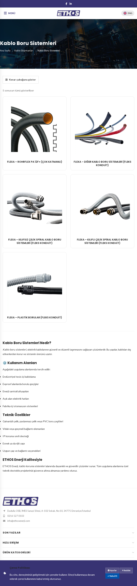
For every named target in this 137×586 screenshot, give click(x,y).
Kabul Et (113, 576)
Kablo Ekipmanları (23, 50)
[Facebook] (66, 3)
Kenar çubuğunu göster (22, 79)
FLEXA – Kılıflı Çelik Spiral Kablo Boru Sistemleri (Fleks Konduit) (102, 241)
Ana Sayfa (5, 50)
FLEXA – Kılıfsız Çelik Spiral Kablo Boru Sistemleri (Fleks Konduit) (34, 241)
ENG (130, 13)
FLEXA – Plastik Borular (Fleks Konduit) (34, 317)
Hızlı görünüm (35, 152)
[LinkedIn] (70, 3)
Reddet (126, 570)
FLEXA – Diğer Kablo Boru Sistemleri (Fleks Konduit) (102, 163)
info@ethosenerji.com (18, 520)
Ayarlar (113, 570)
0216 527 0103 (15, 515)
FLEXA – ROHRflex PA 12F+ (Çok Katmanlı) (34, 162)
